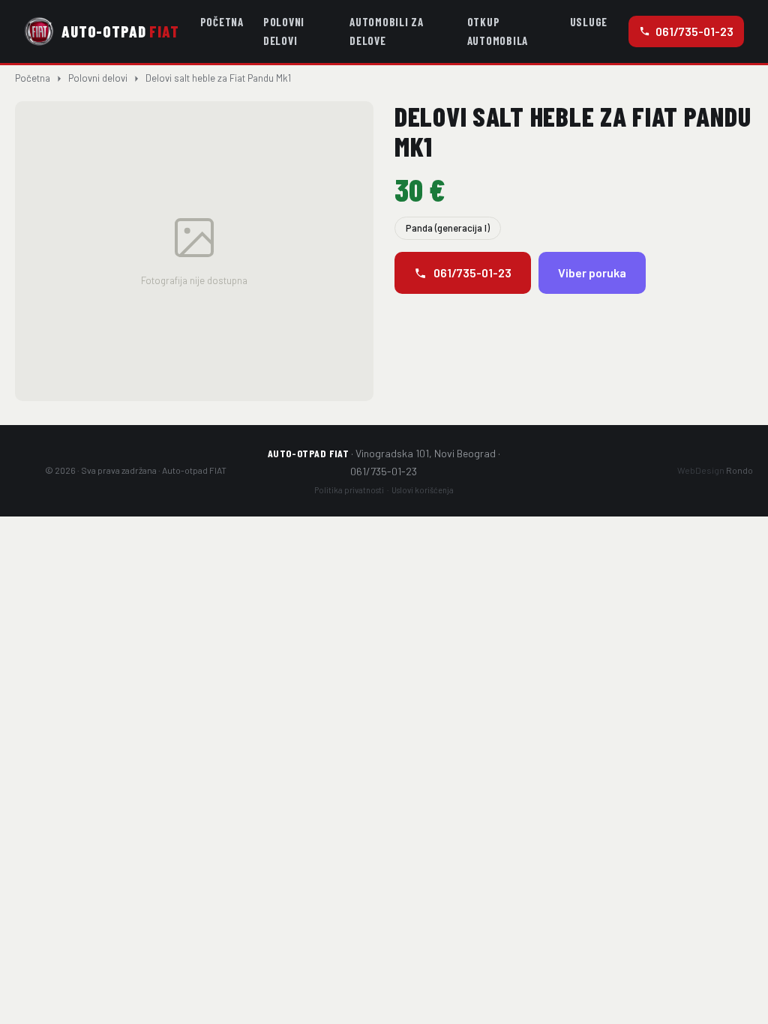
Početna (222, 21)
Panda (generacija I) (448, 228)
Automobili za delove (387, 31)
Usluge (589, 21)
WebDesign (715, 470)
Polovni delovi (283, 31)
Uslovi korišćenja (423, 490)
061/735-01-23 (695, 31)
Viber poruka (592, 272)
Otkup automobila (498, 31)
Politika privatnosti (349, 490)
